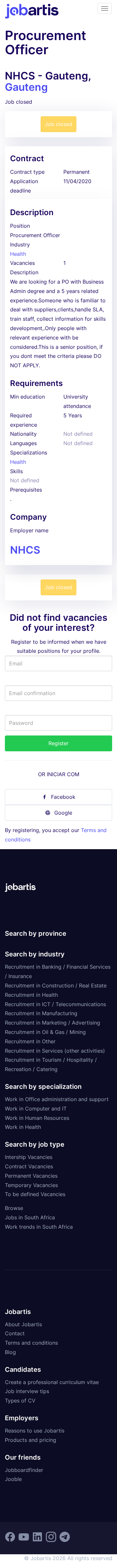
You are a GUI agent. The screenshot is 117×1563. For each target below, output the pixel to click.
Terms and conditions (31, 1342)
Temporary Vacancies (31, 1185)
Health (18, 254)
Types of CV (20, 1400)
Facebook (63, 797)
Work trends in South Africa (39, 1227)
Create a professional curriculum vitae (52, 1382)
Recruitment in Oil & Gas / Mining (45, 1032)
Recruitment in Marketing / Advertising (52, 1022)
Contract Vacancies (29, 1166)
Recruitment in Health (31, 995)
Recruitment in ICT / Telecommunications (55, 1004)
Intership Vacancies (28, 1157)
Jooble (13, 1479)
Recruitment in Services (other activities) (55, 1050)
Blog (10, 1352)
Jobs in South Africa (30, 1217)
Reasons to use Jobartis (34, 1430)
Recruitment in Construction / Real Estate (56, 985)
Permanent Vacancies (31, 1175)
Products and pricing (30, 1440)
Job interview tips (27, 1391)
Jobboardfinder (24, 1470)
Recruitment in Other (30, 1041)
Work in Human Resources (37, 1118)
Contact (15, 1333)
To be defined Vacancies (35, 1194)
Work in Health (23, 1127)
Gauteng (26, 87)
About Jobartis (23, 1324)
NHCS (25, 550)
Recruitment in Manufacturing (41, 1013)
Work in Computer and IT (36, 1108)
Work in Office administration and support (57, 1099)
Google (63, 812)
